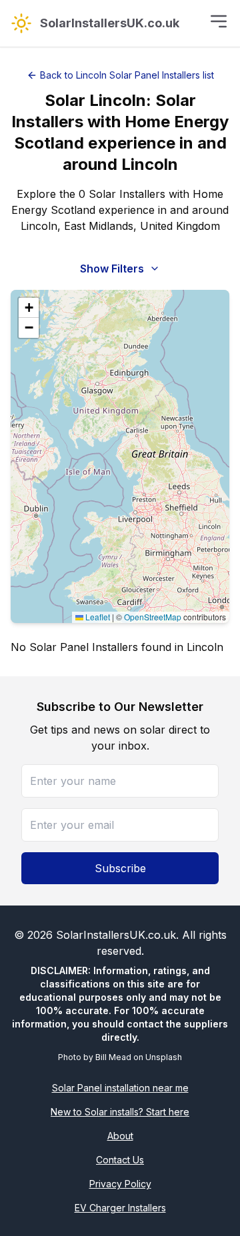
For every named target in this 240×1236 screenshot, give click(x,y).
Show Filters (112, 268)
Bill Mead (113, 1057)
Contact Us (120, 1159)
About (120, 1135)
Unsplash (163, 1057)
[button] (29, 308)
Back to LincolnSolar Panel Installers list (127, 75)
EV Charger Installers (120, 1207)
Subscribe (120, 868)
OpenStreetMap (152, 616)
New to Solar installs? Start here (120, 1111)
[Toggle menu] (218, 21)
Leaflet (96, 616)
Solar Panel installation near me (120, 1087)
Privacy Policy (120, 1183)
